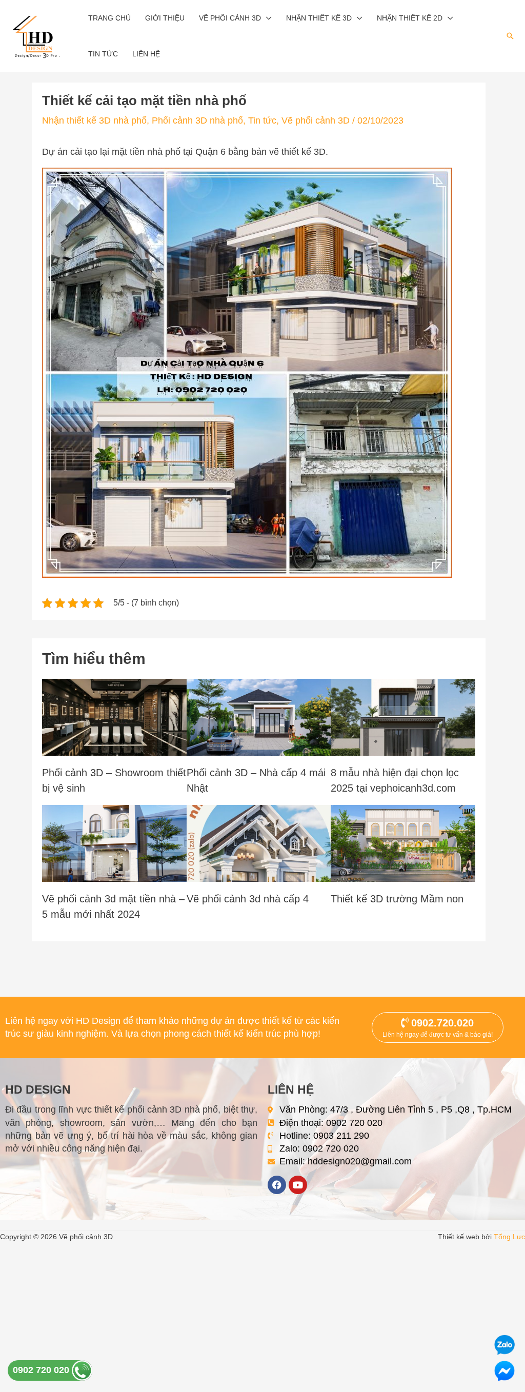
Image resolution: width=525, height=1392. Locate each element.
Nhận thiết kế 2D (409, 18)
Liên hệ (146, 54)
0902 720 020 (42, 1370)
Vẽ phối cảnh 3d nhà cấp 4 (248, 898)
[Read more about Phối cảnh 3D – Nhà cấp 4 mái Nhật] (259, 716)
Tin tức (103, 54)
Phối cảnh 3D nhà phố (197, 120)
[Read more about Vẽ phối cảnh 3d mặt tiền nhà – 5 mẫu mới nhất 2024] (114, 842)
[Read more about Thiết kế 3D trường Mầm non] (403, 842)
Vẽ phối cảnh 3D (230, 18)
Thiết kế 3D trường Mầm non (397, 898)
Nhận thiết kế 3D (319, 18)
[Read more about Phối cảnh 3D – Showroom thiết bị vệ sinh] (114, 716)
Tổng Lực (509, 1237)
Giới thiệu (165, 18)
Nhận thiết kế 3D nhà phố (94, 120)
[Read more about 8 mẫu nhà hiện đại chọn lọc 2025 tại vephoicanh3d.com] (403, 716)
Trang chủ (109, 18)
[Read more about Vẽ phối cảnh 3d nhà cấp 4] (259, 842)
